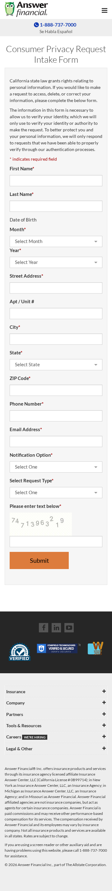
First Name (22, 168)
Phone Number (27, 404)
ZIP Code (20, 378)
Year (15, 250)
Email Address (26, 429)
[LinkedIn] (56, 627)
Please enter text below (35, 506)
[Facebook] (43, 627)
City (15, 327)
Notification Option (31, 455)
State (16, 352)
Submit (39, 560)
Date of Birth (23, 219)
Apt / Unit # (22, 301)
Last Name (22, 194)
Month (18, 229)
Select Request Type (32, 480)
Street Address (26, 276)
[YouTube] (69, 627)
